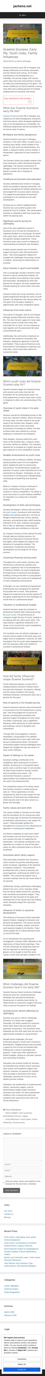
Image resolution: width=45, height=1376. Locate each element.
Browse (7, 1217)
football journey (22, 826)
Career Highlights (11, 1286)
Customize (21, 1359)
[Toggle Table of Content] (28, 101)
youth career (11, 512)
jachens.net (22, 6)
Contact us (8, 1214)
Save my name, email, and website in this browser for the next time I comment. (22, 1182)
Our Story (8, 1211)
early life (15, 231)
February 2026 (10, 1315)
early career (19, 889)
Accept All (22, 1369)
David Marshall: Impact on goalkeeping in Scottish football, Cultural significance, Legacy (21, 1251)
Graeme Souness (10, 116)
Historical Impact (11, 1289)
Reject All (22, 1364)
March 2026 (9, 1312)
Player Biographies (13, 1110)
